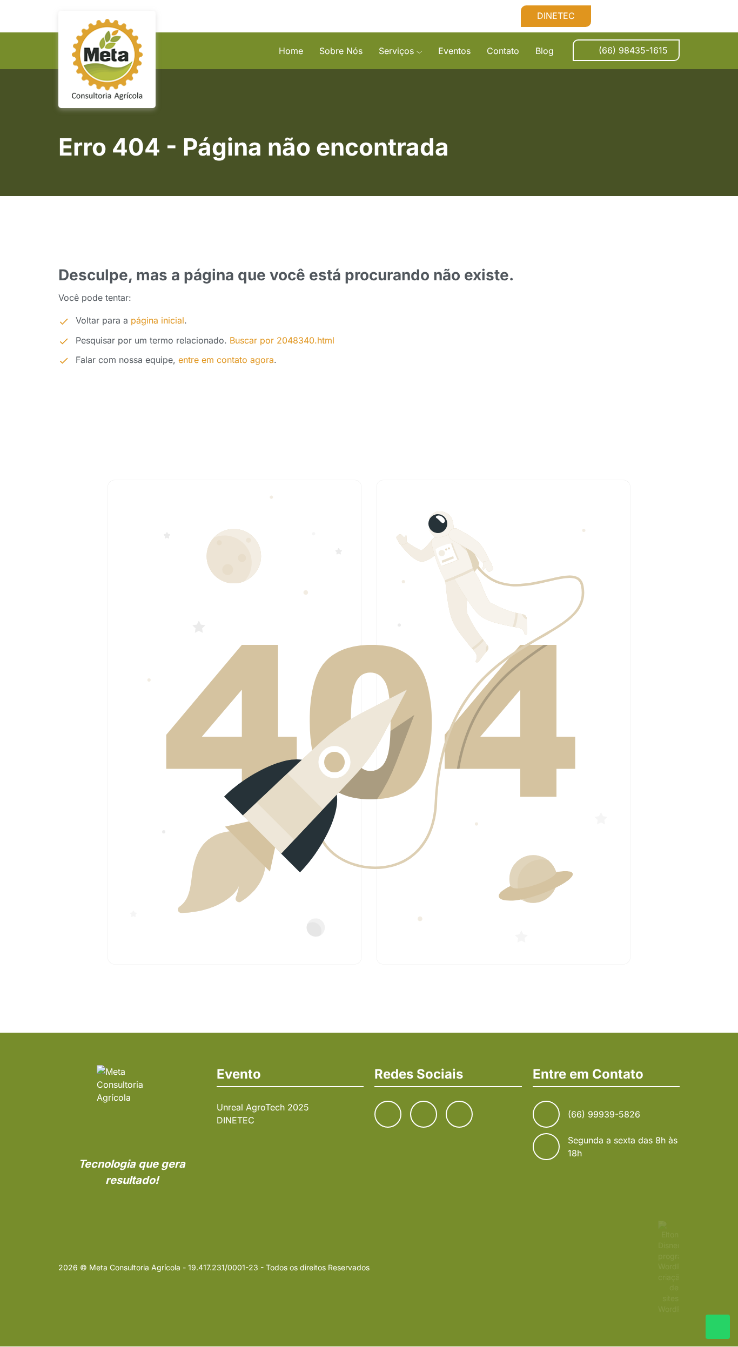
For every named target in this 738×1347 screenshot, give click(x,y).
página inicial (157, 320)
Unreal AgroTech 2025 (263, 1107)
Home (291, 50)
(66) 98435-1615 (633, 50)
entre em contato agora (226, 359)
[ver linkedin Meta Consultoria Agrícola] (671, 15)
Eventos (454, 50)
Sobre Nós (341, 50)
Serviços (396, 50)
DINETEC (556, 15)
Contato (503, 50)
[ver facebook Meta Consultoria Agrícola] (619, 15)
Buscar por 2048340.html (282, 340)
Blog (544, 50)
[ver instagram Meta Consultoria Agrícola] (645, 15)
